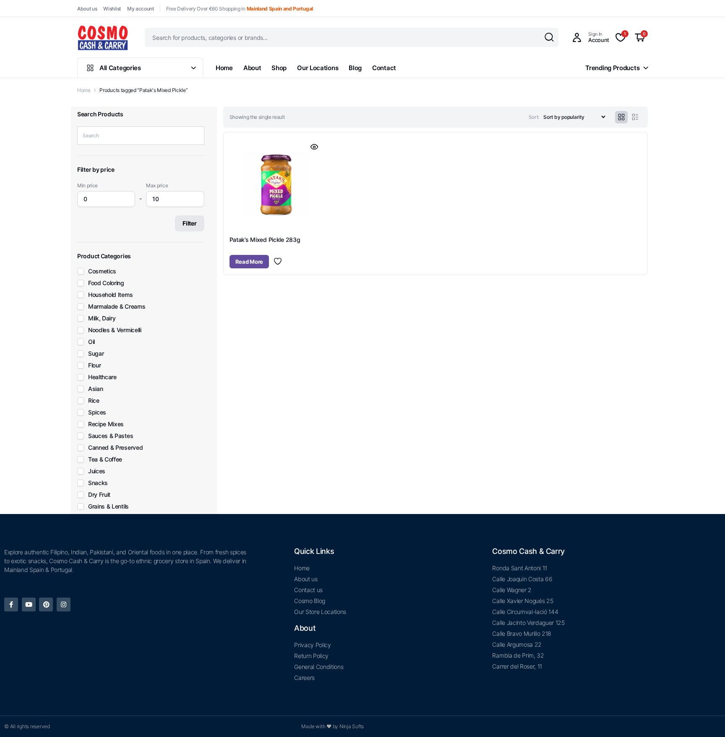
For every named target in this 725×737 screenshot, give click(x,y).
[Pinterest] (46, 604)
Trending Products (612, 68)
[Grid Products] (621, 117)
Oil (91, 342)
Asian (95, 389)
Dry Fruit (99, 495)
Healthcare (102, 377)
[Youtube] (29, 604)
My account (140, 8)
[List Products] (635, 117)
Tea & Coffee (105, 459)
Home (224, 68)
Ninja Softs (351, 726)
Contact (384, 68)
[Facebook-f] (11, 604)
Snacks (98, 483)
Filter (189, 223)
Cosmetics (102, 271)
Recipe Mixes (106, 424)
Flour (94, 365)
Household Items (110, 295)
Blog (355, 68)
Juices (96, 471)
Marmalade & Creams (116, 306)
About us (87, 8)
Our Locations (317, 68)
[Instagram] (63, 604)
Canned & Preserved (115, 448)
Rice (93, 401)
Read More (249, 261)
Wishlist (111, 8)
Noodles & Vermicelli (114, 330)
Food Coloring (106, 283)
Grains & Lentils (108, 506)
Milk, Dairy (101, 318)
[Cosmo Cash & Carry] (102, 37)
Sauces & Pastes (110, 436)
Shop (279, 68)
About (252, 68)
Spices (97, 412)
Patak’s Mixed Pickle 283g (264, 239)
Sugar (96, 354)
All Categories (120, 68)
